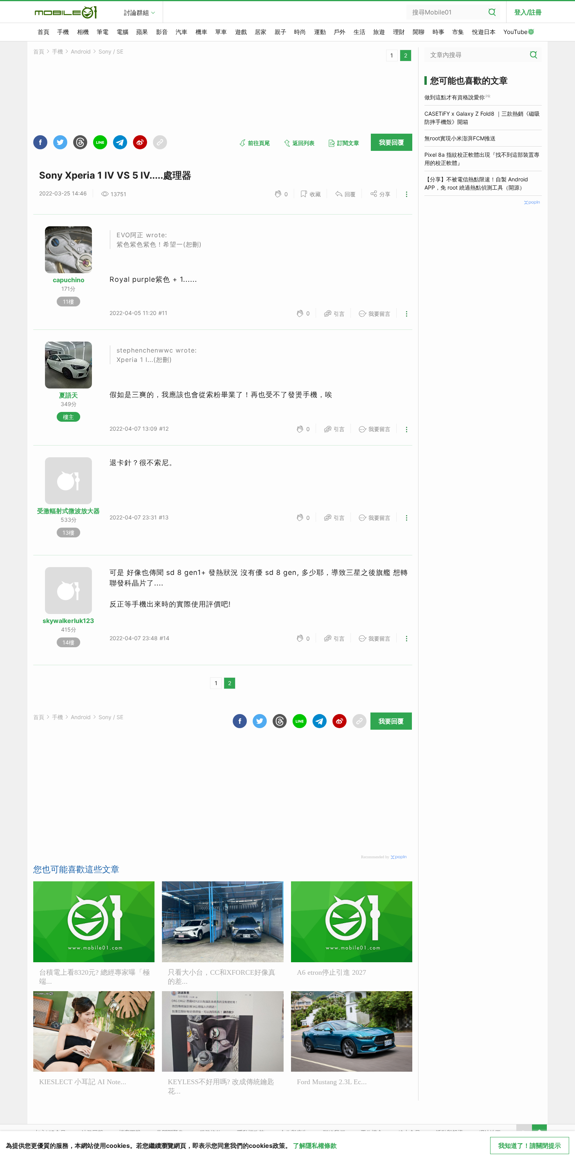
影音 (162, 32)
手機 (63, 32)
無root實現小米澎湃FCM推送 (460, 138)
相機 (83, 32)
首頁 (43, 32)
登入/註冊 (528, 12)
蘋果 (142, 32)
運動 (320, 32)
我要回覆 (391, 142)
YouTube (515, 32)
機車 (201, 32)
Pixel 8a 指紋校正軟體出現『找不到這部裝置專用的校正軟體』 (481, 158)
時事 (438, 32)
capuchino (68, 280)
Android (81, 51)
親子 (280, 32)
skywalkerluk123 (68, 621)
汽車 (181, 32)
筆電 (102, 32)
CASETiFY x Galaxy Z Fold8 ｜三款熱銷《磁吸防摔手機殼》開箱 (482, 117)
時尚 (300, 32)
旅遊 (379, 32)
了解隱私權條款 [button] (315, 1145)
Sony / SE (111, 51)
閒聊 (418, 32)
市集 (458, 32)
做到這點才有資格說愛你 (454, 97)
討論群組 (136, 12)
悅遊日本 (484, 32)
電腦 (122, 32)
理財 (399, 32)
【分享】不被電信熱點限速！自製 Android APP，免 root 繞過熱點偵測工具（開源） (476, 183)
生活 (359, 32)
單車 (221, 32)
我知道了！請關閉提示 (529, 1145)
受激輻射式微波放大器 (68, 511)
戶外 (339, 32)
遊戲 (241, 32)
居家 (260, 32)
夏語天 (68, 395)
